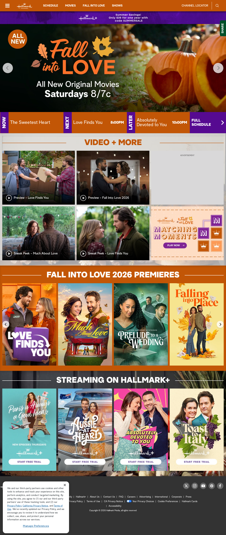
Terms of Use (93, 501)
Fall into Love (94, 5)
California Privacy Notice (35, 506)
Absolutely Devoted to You (152, 122)
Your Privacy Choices (143, 501)
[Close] (65, 485)
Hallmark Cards (189, 501)
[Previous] (8, 68)
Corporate (177, 497)
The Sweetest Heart (30, 122)
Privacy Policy (75, 501)
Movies (70, 5)
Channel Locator (195, 5)
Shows (117, 5)
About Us (94, 497)
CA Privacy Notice (113, 501)
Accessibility (115, 506)
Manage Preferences (36, 526)
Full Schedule (201, 123)
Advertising (145, 497)
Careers (131, 497)
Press (188, 497)
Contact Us (109, 497)
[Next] (218, 68)
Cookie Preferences (168, 501)
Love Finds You (87, 122)
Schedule (50, 5)
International (161, 497)
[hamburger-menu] (7, 6)
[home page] (24, 6)
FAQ (121, 497)
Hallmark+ (81, 497)
